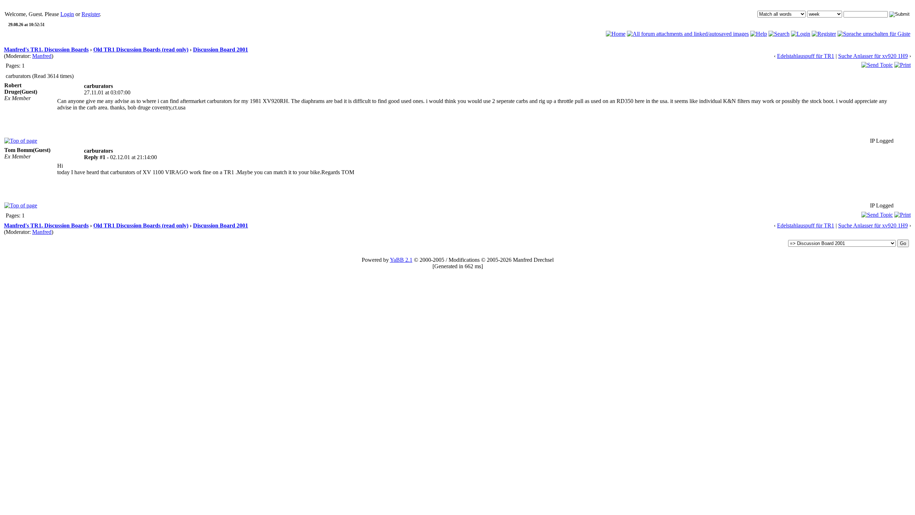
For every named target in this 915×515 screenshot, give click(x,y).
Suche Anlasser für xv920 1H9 (873, 56)
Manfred (41, 56)
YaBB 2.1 (401, 260)
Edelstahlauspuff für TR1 (805, 56)
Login (67, 14)
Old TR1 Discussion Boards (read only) (140, 49)
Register (90, 14)
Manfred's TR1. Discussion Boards (46, 49)
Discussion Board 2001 (220, 49)
